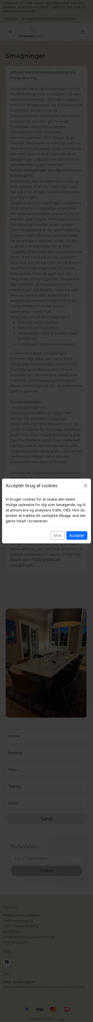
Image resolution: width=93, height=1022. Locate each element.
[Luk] (85, 485)
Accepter (76, 535)
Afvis (57, 535)
